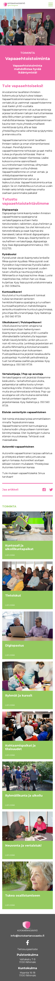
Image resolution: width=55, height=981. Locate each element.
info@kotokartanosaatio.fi (27, 935)
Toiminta (27, 53)
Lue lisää (10, 555)
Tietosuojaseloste (27, 949)
